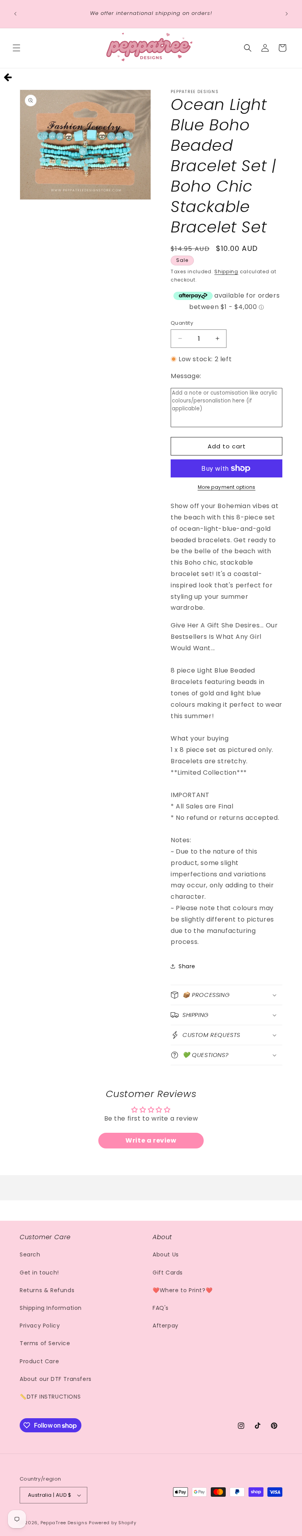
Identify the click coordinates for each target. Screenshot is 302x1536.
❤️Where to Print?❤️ (182, 1290)
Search (30, 1254)
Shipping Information (51, 1308)
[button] (16, 48)
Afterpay (166, 1325)
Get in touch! (39, 1272)
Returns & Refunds (47, 1290)
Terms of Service (45, 1343)
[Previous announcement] (15, 13)
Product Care (39, 1361)
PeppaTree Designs (64, 1523)
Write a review (150, 1140)
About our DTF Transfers (56, 1379)
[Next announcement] (286, 13)
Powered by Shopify (112, 1523)
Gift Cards (168, 1272)
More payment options (227, 487)
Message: (186, 375)
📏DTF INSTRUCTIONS (50, 1397)
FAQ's (161, 1308)
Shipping (226, 271)
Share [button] (187, 966)
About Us (166, 1254)
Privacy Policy (40, 1325)
